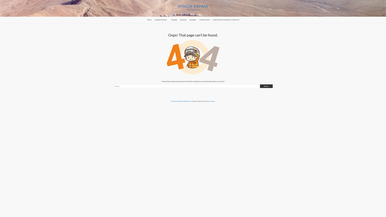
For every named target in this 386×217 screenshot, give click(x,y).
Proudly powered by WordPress (181, 101)
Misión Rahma (193, 6)
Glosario (192, 20)
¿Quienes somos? (161, 20)
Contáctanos (204, 20)
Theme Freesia (210, 101)
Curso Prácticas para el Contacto (226, 20)
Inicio (149, 20)
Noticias (183, 20)
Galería (174, 20)
